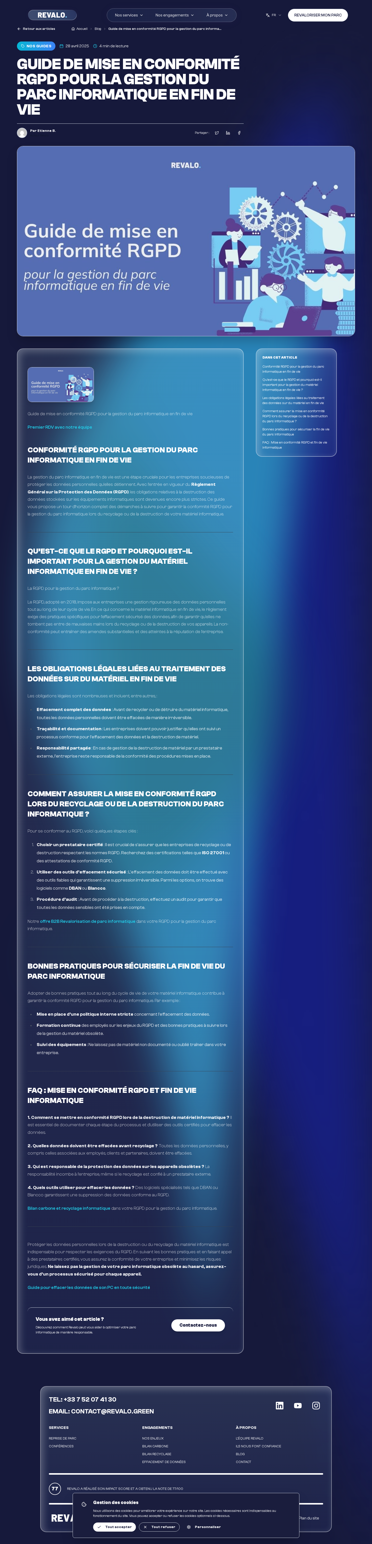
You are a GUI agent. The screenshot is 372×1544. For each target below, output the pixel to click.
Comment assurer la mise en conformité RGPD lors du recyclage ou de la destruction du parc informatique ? (295, 416)
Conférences (61, 1446)
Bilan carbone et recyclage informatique (69, 1208)
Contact (243, 1462)
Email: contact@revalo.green (101, 1411)
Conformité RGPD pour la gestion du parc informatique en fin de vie (293, 369)
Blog (240, 1454)
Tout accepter (118, 1527)
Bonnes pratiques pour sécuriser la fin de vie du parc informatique (295, 431)
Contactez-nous (198, 1325)
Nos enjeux (153, 1438)
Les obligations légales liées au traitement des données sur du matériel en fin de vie (293, 400)
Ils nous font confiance (258, 1446)
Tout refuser (163, 1527)
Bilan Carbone (155, 1446)
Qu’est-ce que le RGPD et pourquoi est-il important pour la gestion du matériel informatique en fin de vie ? (292, 385)
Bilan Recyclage (156, 1454)
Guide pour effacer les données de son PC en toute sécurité (89, 1287)
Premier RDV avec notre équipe (60, 427)
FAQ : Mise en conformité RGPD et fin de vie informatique (294, 445)
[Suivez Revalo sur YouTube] (298, 1406)
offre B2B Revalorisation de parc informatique (87, 921)
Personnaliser (208, 1527)
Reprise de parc (62, 1438)
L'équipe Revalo (249, 1438)
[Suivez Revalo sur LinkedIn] (280, 1406)
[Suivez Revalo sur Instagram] (316, 1406)
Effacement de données (164, 1462)
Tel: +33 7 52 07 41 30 (82, 1399)
